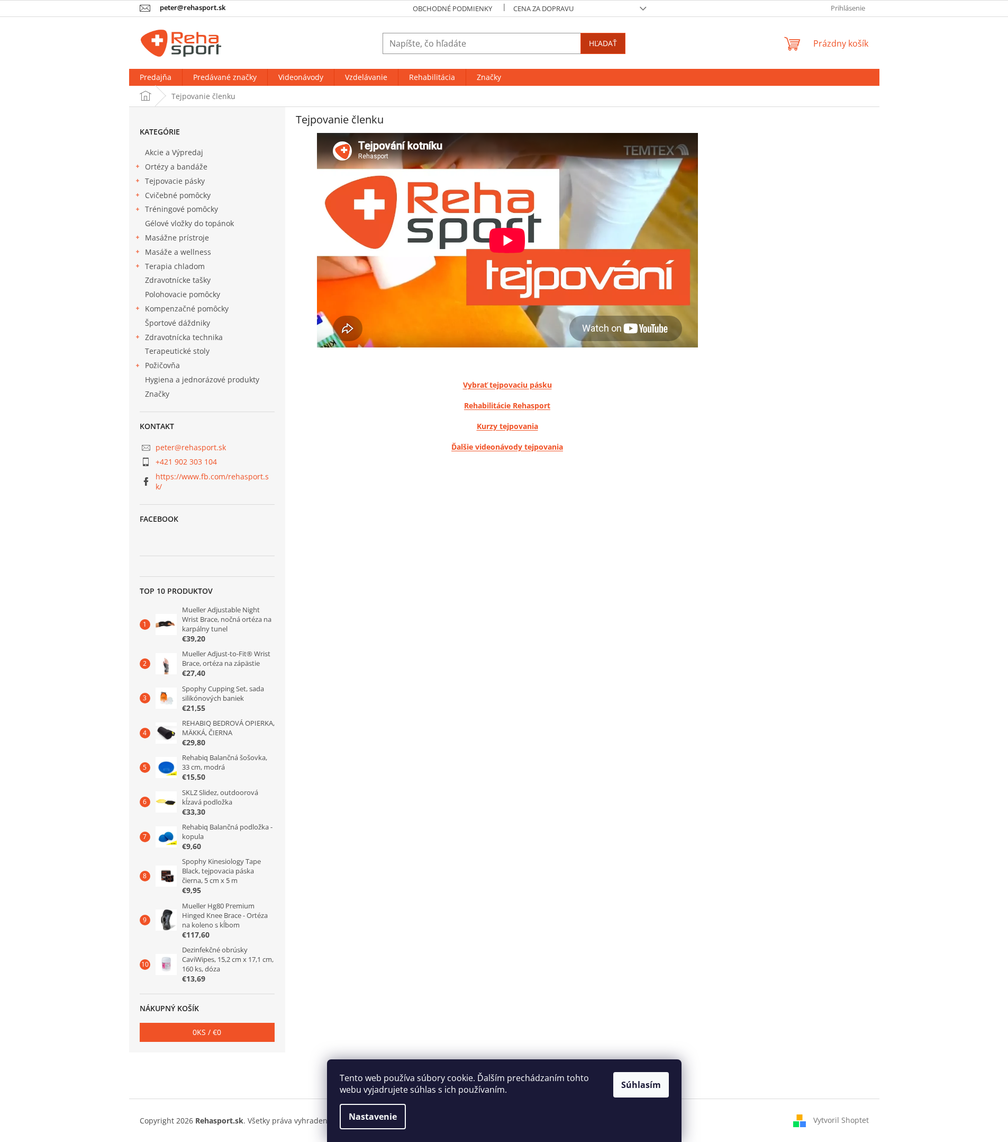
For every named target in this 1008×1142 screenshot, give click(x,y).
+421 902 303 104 (186, 462)
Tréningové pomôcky (181, 209)
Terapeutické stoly (177, 351)
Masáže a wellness (178, 252)
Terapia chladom (175, 266)
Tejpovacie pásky (175, 181)
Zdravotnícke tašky (178, 280)
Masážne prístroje (177, 238)
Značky (157, 394)
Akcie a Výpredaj (174, 152)
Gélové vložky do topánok (189, 223)
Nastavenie (373, 1116)
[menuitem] (155, 77)
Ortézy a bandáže (176, 167)
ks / (207, 1032)
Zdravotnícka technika (184, 337)
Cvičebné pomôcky (178, 195)
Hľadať (603, 43)
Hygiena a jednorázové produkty (202, 379)
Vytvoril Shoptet (841, 1119)
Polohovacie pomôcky (182, 294)
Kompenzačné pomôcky (187, 309)
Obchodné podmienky (452, 8)
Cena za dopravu (543, 8)
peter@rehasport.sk (191, 447)
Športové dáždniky (177, 323)
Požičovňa (162, 365)
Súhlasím (641, 1085)
